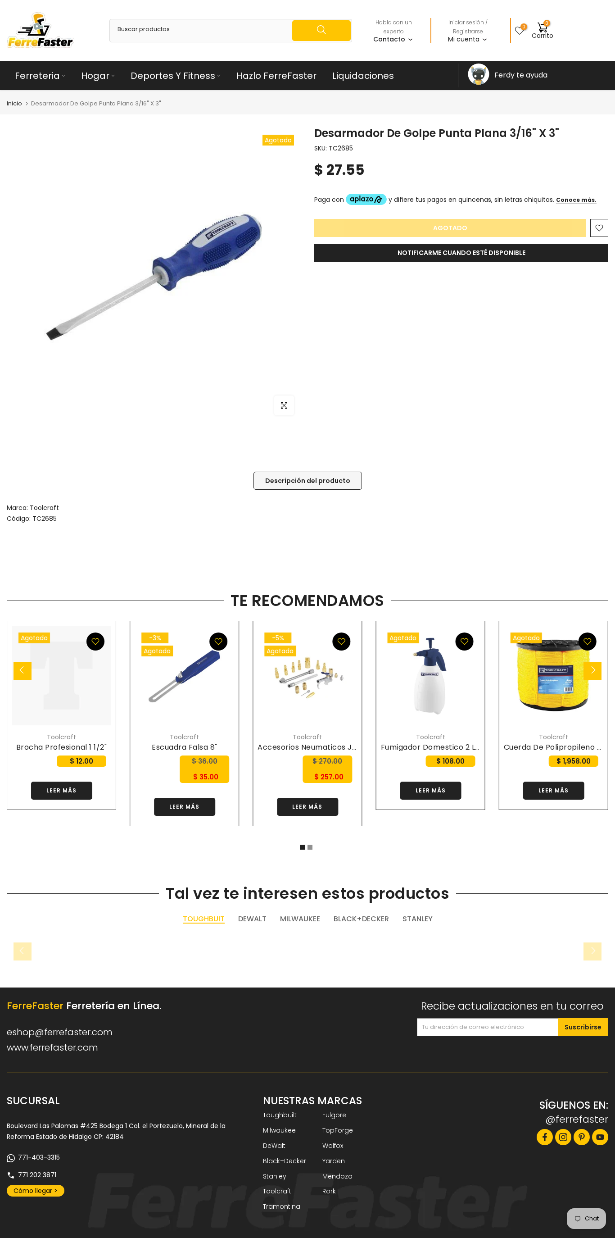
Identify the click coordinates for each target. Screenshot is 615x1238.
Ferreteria (37, 75)
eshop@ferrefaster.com (60, 1032)
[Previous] (23, 671)
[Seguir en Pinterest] (582, 1137)
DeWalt (274, 1145)
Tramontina (281, 1206)
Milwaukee (279, 1130)
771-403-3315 (39, 1157)
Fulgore (334, 1115)
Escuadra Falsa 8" (184, 747)
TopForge (337, 1130)
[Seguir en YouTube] (600, 1137)
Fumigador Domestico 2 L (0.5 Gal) (446, 747)
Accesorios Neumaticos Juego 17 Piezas (331, 747)
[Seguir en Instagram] (563, 1137)
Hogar (95, 75)
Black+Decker (284, 1160)
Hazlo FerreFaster (276, 75)
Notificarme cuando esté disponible (461, 252)
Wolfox (332, 1145)
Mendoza (337, 1176)
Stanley (274, 1176)
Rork (329, 1191)
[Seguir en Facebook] (545, 1137)
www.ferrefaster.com (52, 1047)
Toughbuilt (280, 1115)
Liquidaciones (363, 75)
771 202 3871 (37, 1174)
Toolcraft (44, 507)
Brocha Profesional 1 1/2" (61, 747)
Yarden (333, 1160)
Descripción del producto (307, 480)
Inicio (14, 103)
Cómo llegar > (36, 1190)
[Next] (592, 671)
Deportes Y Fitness (173, 75)
